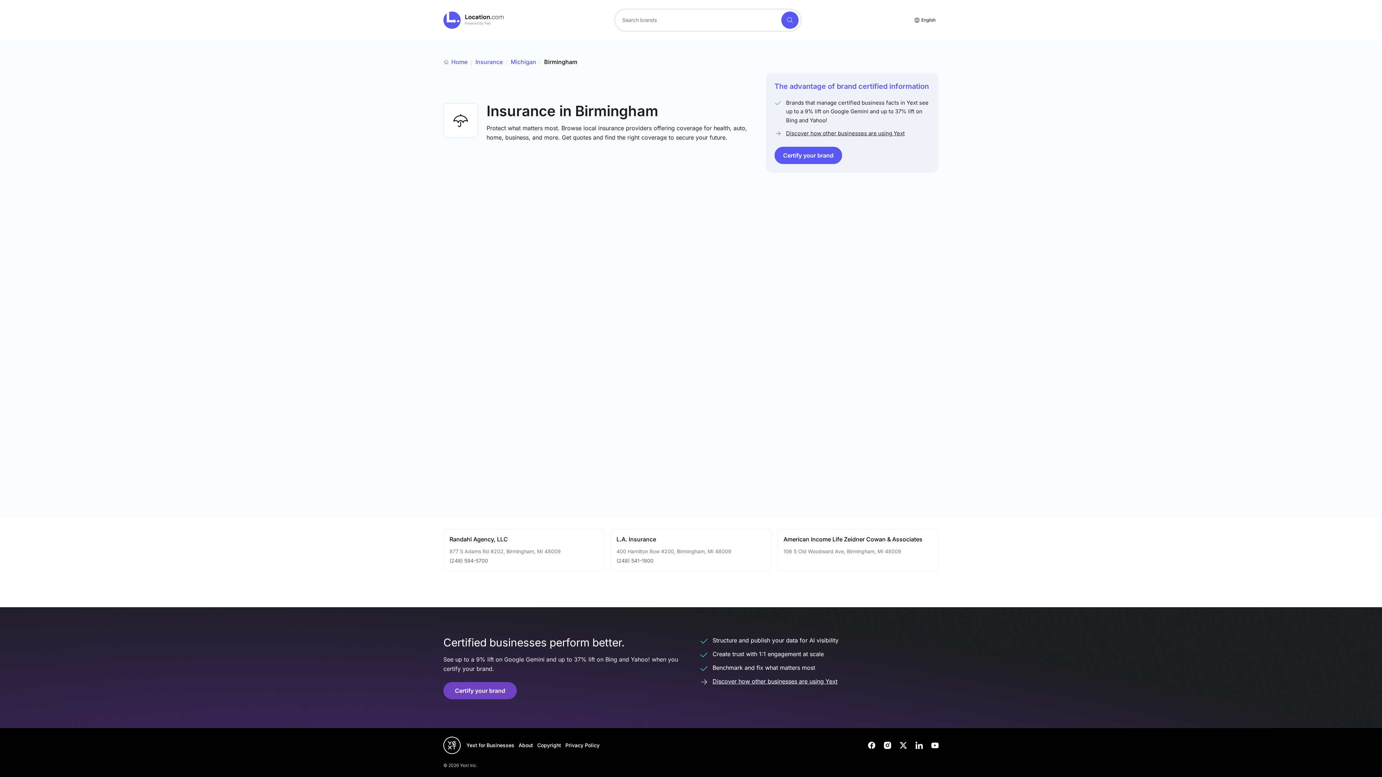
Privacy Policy (582, 745)
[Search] (790, 20)
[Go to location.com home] (473, 20)
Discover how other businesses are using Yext (845, 133)
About (526, 745)
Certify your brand (808, 155)
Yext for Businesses (490, 745)
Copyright (549, 745)
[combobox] (707, 20)
